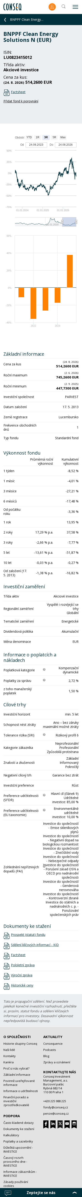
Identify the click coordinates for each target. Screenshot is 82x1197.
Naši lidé (9, 1050)
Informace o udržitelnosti (20, 1091)
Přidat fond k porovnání (20, 101)
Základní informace (16, 1075)
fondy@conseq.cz (55, 1107)
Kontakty (9, 1056)
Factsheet (18, 92)
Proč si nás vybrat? (16, 1068)
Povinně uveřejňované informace (19, 1083)
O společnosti (17, 1036)
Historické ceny (22, 985)
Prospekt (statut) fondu (28, 935)
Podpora (11, 1115)
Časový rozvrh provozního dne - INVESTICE (15, 1162)
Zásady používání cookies (15, 1184)
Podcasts (49, 1050)
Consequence (53, 1043)
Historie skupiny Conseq (20, 1043)
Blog (46, 1056)
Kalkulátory (11, 1135)
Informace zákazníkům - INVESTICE (20, 1174)
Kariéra (8, 1062)
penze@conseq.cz (56, 1113)
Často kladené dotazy (18, 1123)
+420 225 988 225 (54, 1101)
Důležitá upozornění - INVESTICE (18, 1149)
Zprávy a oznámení (56, 1062)
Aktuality (52, 1036)
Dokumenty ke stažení (18, 1129)
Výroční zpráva (21, 975)
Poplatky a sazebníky (18, 1141)
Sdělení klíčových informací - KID (35, 945)
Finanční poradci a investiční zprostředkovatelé (16, 1101)
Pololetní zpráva (23, 965)
